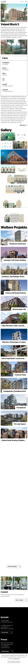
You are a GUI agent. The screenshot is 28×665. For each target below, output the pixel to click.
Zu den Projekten (12, 566)
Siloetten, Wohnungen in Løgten (14, 342)
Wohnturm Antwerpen (17, 244)
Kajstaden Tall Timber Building (15, 260)
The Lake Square (20, 424)
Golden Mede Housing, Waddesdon (14, 440)
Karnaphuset (21, 408)
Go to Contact (19, 600)
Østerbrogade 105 (19, 309)
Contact (4, 592)
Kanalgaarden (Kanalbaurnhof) (14, 391)
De (21, 1)
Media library (5, 651)
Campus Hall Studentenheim (15, 293)
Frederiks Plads (20, 375)
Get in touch (5, 632)
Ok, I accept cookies (14, 662)
